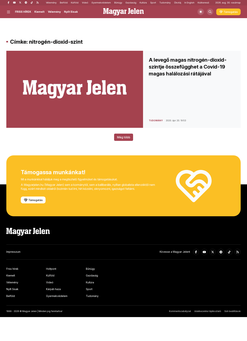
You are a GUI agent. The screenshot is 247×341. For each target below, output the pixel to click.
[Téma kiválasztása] (200, 12)
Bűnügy (118, 2)
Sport (153, 2)
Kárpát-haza (53, 289)
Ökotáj (177, 2)
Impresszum (13, 251)
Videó (85, 2)
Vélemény (51, 2)
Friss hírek (12, 268)
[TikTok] (31, 3)
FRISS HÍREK (23, 11)
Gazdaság (130, 2)
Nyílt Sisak (71, 11)
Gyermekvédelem (101, 2)
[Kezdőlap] (123, 11)
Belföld (64, 2)
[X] (20, 3)
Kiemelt (39, 11)
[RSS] (37, 3)
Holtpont (51, 268)
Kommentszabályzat (180, 311)
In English (189, 2)
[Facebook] (8, 3)
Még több (123, 137)
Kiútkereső (203, 2)
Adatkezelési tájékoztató (207, 311)
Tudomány (165, 2)
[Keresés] (210, 12)
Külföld (74, 2)
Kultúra (143, 2)
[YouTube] (14, 3)
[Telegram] (26, 3)
